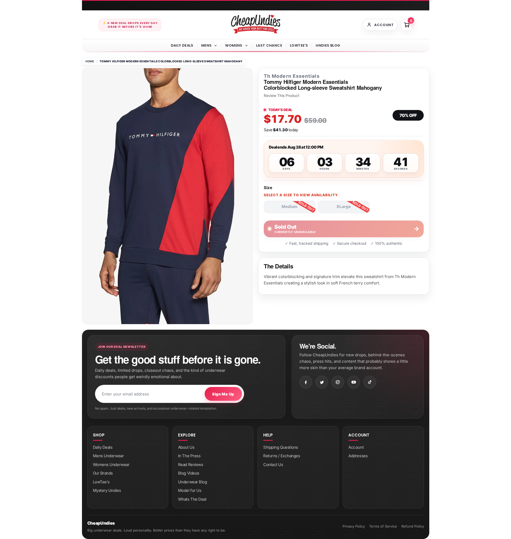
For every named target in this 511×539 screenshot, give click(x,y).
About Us (186, 447)
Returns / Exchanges (281, 455)
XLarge (343, 206)
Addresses (358, 455)
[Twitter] (321, 382)
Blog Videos (188, 473)
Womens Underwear (111, 464)
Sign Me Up (223, 394)
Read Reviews (190, 464)
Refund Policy (412, 526)
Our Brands (103, 473)
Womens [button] (233, 45)
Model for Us (189, 490)
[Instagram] (337, 382)
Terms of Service (383, 526)
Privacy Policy (354, 526)
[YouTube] (353, 382)
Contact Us (273, 464)
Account (356, 447)
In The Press (189, 455)
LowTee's (299, 45)
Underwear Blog (192, 481)
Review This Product (281, 95)
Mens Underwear (108, 455)
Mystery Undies (107, 490)
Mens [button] (206, 45)
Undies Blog (328, 45)
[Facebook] (305, 382)
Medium (290, 206)
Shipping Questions (280, 447)
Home (89, 61)
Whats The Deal (192, 499)
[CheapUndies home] (255, 24)
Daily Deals (182, 45)
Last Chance (269, 45)
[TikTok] (369, 382)
